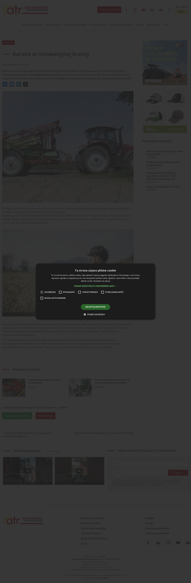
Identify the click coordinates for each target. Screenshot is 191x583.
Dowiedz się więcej (102, 281)
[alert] (95, 291)
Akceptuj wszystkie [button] (95, 307)
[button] (95, 286)
